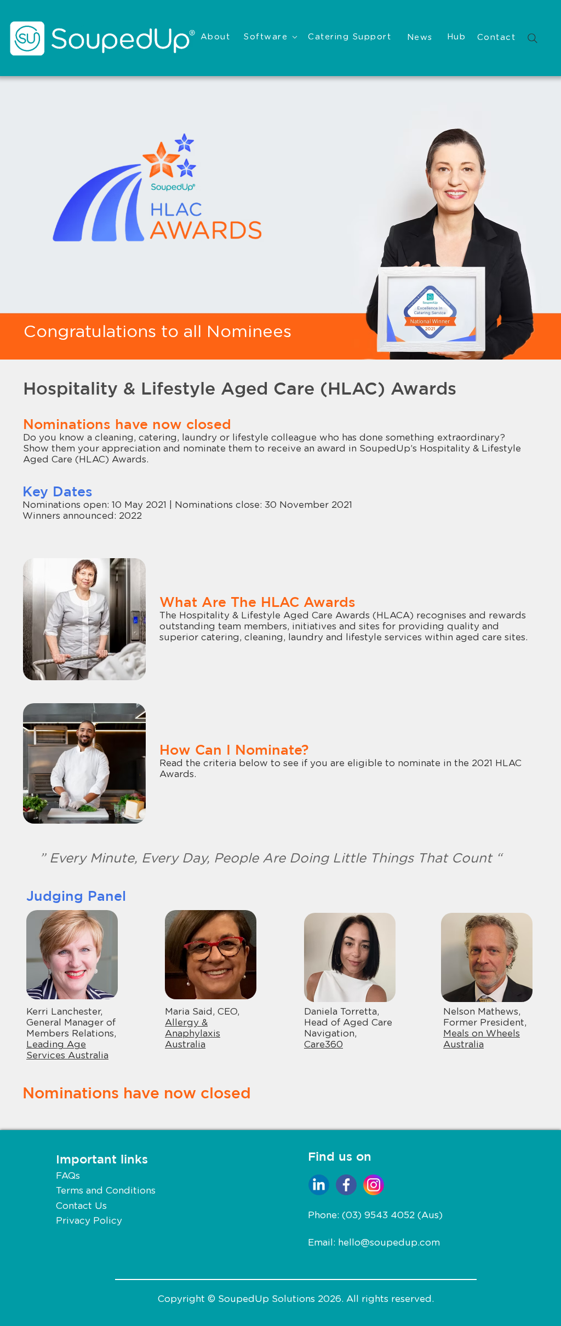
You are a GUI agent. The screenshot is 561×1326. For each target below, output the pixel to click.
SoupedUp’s (388, 448)
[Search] (532, 38)
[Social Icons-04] (319, 1185)
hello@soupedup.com (389, 1242)
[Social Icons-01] (346, 1185)
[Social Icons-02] (374, 1185)
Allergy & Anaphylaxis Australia (192, 1033)
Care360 (323, 1044)
